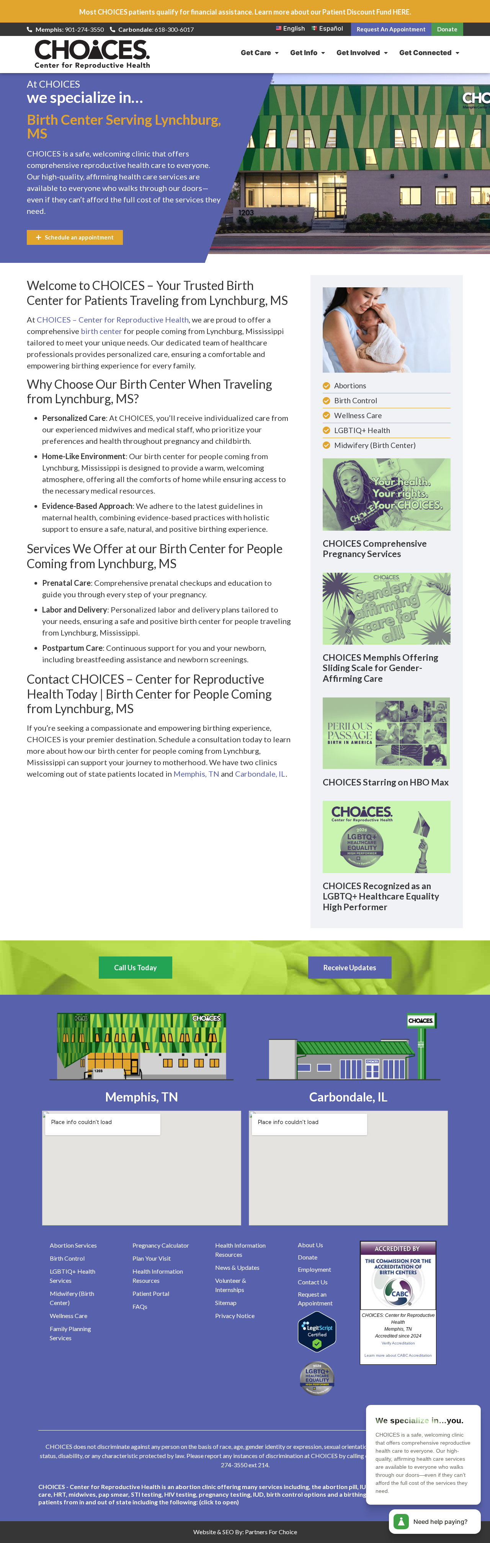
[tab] (245, 1494)
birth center (101, 331)
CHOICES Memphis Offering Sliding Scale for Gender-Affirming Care (380, 668)
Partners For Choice (271, 1531)
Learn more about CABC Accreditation (398, 1355)
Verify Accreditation (398, 1343)
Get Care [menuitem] (256, 53)
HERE (401, 12)
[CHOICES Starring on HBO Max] (387, 732)
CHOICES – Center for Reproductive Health (113, 319)
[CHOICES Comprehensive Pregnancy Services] (387, 494)
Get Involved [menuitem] (358, 53)
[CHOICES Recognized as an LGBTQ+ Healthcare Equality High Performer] (387, 836)
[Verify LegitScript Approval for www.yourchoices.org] (317, 1350)
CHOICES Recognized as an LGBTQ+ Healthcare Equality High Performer (381, 896)
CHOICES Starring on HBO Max (386, 782)
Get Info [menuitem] (303, 53)
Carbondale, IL (260, 773)
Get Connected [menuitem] (425, 53)
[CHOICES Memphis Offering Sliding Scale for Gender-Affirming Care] (387, 608)
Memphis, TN (196, 773)
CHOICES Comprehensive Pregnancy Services (375, 548)
